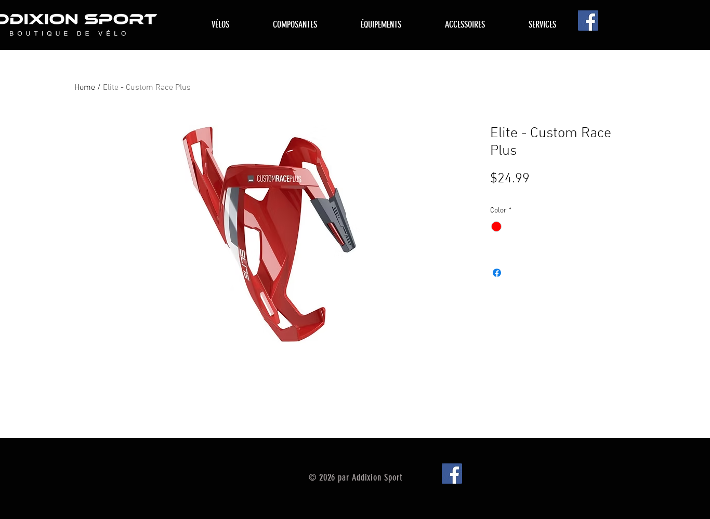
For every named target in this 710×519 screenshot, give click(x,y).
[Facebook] (588, 20)
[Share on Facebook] (497, 273)
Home (84, 88)
